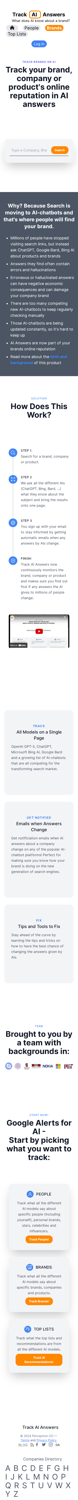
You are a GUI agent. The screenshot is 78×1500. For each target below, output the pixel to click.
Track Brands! (39, 1301)
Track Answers (38, 14)
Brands (54, 28)
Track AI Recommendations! (39, 1360)
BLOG (23, 1445)
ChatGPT (26, 250)
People (31, 28)
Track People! (39, 1239)
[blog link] (51, 1445)
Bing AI (67, 250)
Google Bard (47, 250)
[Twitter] (44, 1445)
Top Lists (17, 34)
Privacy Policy (47, 1440)
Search (60, 150)
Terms (25, 1440)
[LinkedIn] (57, 1445)
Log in (39, 44)
